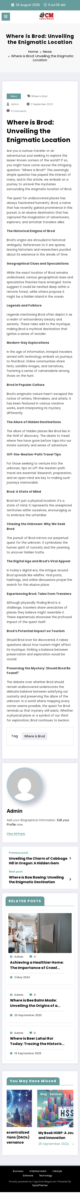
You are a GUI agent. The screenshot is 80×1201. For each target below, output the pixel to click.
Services (29, 1094)
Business (18, 1170)
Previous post (18, 852)
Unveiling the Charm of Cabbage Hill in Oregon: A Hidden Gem (38, 860)
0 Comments (18, 111)
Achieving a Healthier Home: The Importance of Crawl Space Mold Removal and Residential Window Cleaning (37, 965)
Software (28, 1175)
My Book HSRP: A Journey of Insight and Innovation (42, 1135)
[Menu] (6, 17)
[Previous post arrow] (70, 858)
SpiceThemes (40, 1184)
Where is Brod (39, 96)
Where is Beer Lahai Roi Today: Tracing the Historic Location (36, 1041)
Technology (45, 1175)
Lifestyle (57, 1170)
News (14, 96)
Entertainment (38, 1170)
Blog (17, 1094)
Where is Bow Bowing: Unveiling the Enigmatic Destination (36, 879)
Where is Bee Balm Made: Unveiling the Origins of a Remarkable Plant (34, 1003)
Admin (15, 104)
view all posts (16, 833)
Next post (16, 871)
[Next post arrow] (70, 879)
